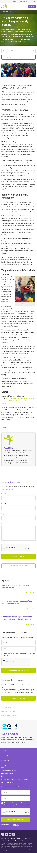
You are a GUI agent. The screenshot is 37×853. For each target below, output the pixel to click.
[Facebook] (2, 834)
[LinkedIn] (10, 834)
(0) (35, 1)
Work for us (28, 838)
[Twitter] (6, 834)
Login (15, 1)
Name (3, 494)
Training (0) (25, 1)
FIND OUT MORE (18, 698)
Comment (4, 524)
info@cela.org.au (8, 773)
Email (3, 504)
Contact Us (20, 841)
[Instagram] (13, 834)
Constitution (5, 838)
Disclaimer (20, 838)
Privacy (13, 838)
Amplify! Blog (6, 12)
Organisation (5, 514)
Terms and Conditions (8, 841)
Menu (32, 6)
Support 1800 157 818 (9, 770)
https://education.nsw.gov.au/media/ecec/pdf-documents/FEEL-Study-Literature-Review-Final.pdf (18, 400)
